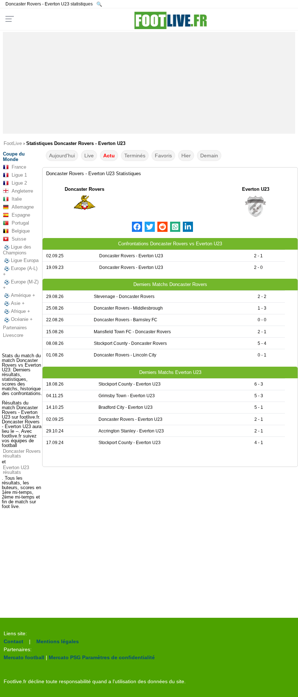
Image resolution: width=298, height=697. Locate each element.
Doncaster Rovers (84, 189)
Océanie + (22, 319)
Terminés (134, 155)
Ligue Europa (25, 260)
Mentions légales (57, 641)
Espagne (21, 215)
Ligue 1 (19, 175)
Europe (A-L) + (20, 271)
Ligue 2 (19, 183)
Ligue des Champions (17, 249)
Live (89, 155)
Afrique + (20, 311)
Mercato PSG (65, 657)
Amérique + (23, 295)
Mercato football (24, 657)
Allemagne (23, 207)
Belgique (21, 231)
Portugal (20, 223)
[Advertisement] (149, 83)
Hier (186, 155)
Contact (13, 641)
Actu (109, 155)
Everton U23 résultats (16, 470)
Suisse (19, 239)
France (19, 167)
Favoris (163, 155)
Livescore (13, 335)
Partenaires (15, 327)
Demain (209, 155)
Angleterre (22, 191)
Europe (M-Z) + (21, 284)
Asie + (18, 303)
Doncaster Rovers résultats (22, 453)
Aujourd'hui (62, 155)
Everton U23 (255, 189)
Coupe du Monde (14, 156)
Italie (17, 199)
